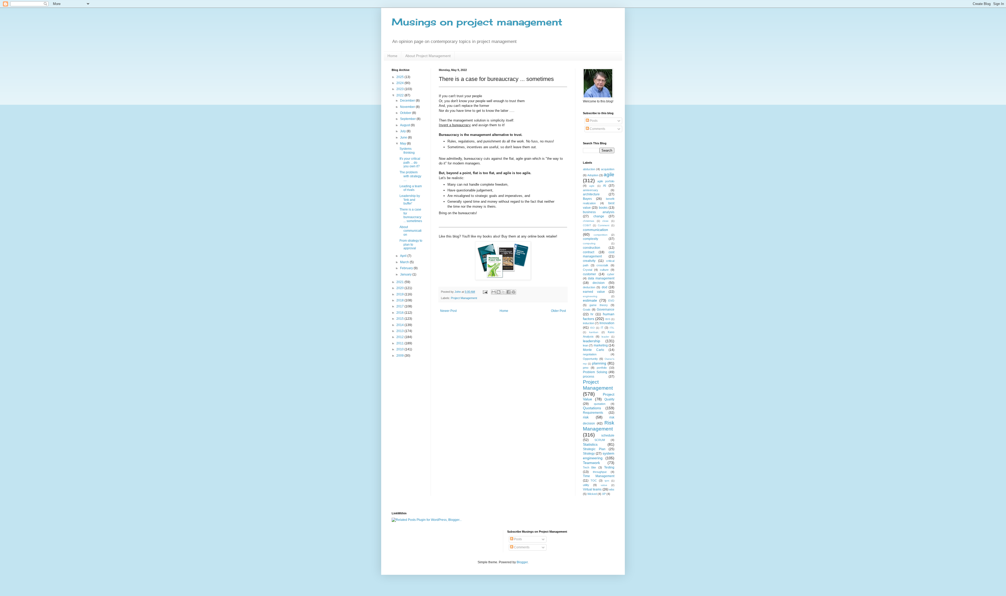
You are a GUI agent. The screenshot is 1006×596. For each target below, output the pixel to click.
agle (591, 185)
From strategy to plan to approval (411, 244)
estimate (590, 300)
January (406, 274)
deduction (589, 287)
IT (602, 327)
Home (392, 56)
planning (599, 363)
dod (604, 287)
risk (586, 417)
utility (586, 485)
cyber (610, 274)
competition (601, 234)
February (407, 268)
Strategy (589, 453)
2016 (400, 312)
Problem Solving (595, 372)
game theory (598, 305)
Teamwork (591, 463)
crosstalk (602, 265)
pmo (585, 367)
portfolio (602, 367)
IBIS (607, 319)
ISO (592, 327)
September (408, 119)
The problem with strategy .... (410, 176)
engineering (590, 296)
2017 (400, 306)
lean (585, 345)
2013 (400, 331)
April (403, 256)
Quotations (592, 408)
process (588, 376)
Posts (593, 121)
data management (601, 278)
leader (605, 336)
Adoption (592, 175)
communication (595, 230)
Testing (609, 467)
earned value (594, 292)
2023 (400, 89)
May (403, 143)
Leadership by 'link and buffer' (410, 199)
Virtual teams (592, 489)
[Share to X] (503, 292)
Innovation (606, 323)
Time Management (598, 476)
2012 (400, 337)
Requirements (593, 413)
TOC (594, 480)
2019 (400, 294)
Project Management (464, 298)
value (604, 485)
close (605, 220)
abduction (589, 169)
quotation (599, 403)
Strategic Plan (594, 449)
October (406, 113)
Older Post (558, 311)
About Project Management (428, 56)
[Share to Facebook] (508, 292)
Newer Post (448, 311)
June (404, 137)
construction (591, 248)
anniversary (590, 190)
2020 (400, 288)
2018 (400, 300)
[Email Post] (485, 291)
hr (592, 314)
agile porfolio (605, 181)
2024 (400, 83)
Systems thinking (407, 150)
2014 (400, 325)
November (408, 107)
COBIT (587, 225)
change (598, 216)
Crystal (587, 269)
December (408, 100)
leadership (591, 341)
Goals (587, 309)
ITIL (612, 327)
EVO (611, 300)
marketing (601, 345)
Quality (609, 399)
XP (604, 493)
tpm (607, 480)
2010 (400, 349)
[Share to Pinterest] (513, 292)
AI (604, 185)
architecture (591, 194)
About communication (411, 230)
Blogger (522, 562)
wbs (611, 489)
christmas (588, 220)
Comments (597, 129)
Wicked (592, 493)
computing (589, 243)
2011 (400, 343)
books (603, 207)
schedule (607, 435)
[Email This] (493, 292)
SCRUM (599, 440)
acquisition (607, 169)
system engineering (598, 455)
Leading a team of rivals (411, 188)
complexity (590, 239)
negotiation (590, 354)
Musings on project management (477, 22)
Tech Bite (589, 467)
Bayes (587, 199)
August (405, 125)
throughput (599, 471)
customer (589, 274)
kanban (593, 332)
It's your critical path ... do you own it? (410, 162)
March (405, 262)
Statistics (590, 444)
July (403, 131)
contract (588, 252)
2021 (400, 282)
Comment (603, 225)
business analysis (598, 212)
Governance (605, 309)
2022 (400, 95)
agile (609, 174)
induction (588, 323)
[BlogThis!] (498, 292)
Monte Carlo (593, 350)
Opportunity (590, 358)
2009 (400, 355)
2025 (400, 77)
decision (599, 283)
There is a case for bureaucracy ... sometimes (411, 215)
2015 (400, 319)
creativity (589, 261)
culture (604, 269)
